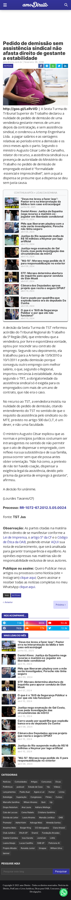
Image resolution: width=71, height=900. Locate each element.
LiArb (52, 838)
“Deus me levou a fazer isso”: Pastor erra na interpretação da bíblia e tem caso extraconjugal (41, 201)
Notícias (8, 66)
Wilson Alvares (30, 802)
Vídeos (57, 787)
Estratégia (7, 797)
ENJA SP (23, 833)
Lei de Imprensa (15, 537)
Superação (21, 797)
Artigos (34, 781)
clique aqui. (27, 587)
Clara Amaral (59, 827)
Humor (52, 792)
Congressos (36, 797)
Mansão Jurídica (46, 817)
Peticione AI (54, 843)
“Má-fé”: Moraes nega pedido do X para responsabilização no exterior (43, 262)
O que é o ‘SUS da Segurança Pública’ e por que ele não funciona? (39, 313)
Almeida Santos (53, 822)
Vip (48, 787)
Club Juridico (9, 833)
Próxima (60, 604)
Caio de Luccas (10, 812)
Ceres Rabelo (27, 812)
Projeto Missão (10, 848)
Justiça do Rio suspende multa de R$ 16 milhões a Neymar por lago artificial (42, 239)
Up (51, 802)
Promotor (7, 822)
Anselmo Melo (9, 827)
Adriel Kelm (21, 822)
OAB (61, 817)
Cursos (59, 797)
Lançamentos (9, 792)
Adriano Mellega (42, 807)
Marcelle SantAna (11, 802)
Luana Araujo (9, 843)
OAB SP (40, 843)
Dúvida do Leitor (10, 817)
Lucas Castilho (26, 843)
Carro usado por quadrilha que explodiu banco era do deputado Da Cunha (43, 300)
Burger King (25, 827)
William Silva (56, 848)
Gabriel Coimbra (10, 838)
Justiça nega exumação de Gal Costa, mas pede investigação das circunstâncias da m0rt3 (42, 251)
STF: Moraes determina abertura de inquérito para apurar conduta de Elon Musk (42, 276)
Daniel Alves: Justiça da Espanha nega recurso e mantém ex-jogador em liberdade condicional (42, 214)
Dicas (58, 781)
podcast (20, 787)
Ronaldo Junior (28, 848)
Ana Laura (26, 807)
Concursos (46, 781)
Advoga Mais (36, 822)
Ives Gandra (27, 838)
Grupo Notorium (10, 807)
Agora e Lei (39, 792)
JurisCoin (41, 838)
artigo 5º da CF (41, 537)
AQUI (55, 542)
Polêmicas (8, 787)
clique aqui (28, 577)
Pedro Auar (25, 792)
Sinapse (42, 848)
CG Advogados (42, 827)
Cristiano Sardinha (46, 812)
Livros (61, 792)
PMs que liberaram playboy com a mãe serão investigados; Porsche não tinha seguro (42, 226)
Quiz (43, 802)
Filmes (49, 797)
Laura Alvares (28, 817)
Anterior (9, 602)
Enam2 (35, 833)
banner (6, 853)
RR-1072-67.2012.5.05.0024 (43, 508)
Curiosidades (21, 781)
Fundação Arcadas (50, 833)
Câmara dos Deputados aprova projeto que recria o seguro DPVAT (43, 286)
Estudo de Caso (35, 787)
